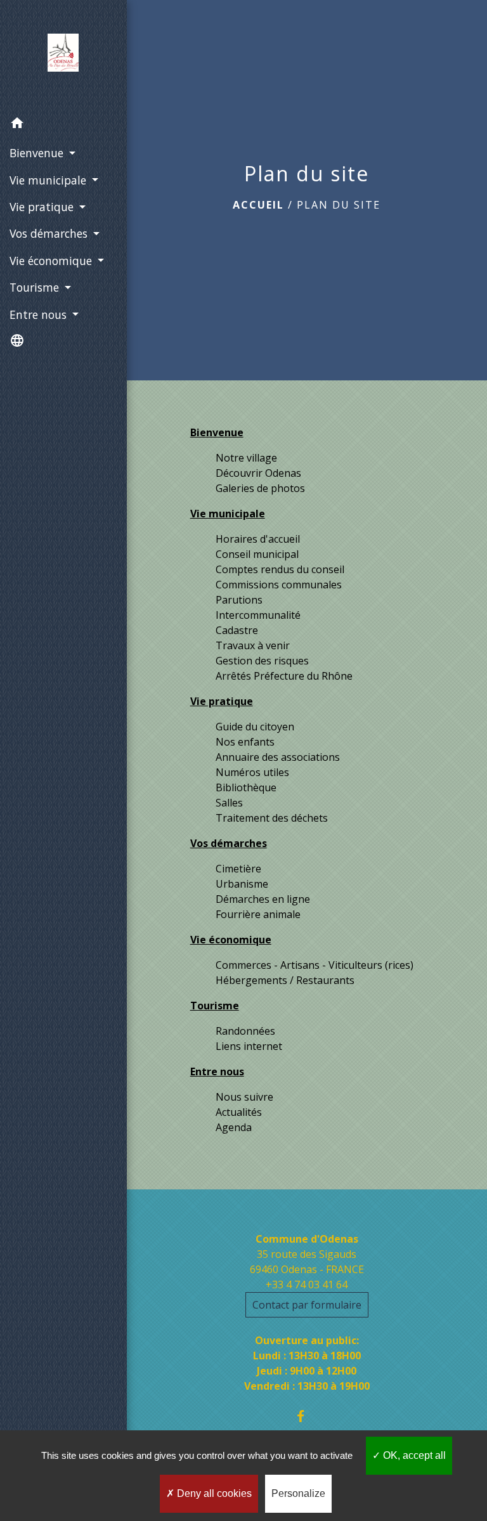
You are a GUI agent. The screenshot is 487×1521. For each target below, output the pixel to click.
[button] (63, 124)
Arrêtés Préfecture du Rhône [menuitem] (284, 676)
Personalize (298, 1493)
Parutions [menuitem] (239, 600)
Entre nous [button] (40, 314)
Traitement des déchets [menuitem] (272, 818)
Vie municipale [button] (49, 180)
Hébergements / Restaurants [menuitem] (285, 980)
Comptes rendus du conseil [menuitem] (280, 569)
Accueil (258, 205)
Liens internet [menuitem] (249, 1046)
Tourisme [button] (36, 287)
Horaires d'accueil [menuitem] (258, 539)
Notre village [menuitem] (246, 458)
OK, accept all (413, 1455)
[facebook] (306, 1416)
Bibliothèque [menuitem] (246, 787)
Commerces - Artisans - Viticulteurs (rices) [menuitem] (314, 965)
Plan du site (338, 205)
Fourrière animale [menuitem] (258, 914)
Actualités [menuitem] (239, 1112)
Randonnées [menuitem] (245, 1031)
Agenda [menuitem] (234, 1127)
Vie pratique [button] (43, 206)
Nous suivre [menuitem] (244, 1097)
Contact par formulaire (306, 1305)
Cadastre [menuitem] (237, 630)
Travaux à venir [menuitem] (253, 645)
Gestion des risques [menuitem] (262, 661)
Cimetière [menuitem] (238, 869)
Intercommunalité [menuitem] (258, 615)
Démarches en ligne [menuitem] (263, 899)
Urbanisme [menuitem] (242, 884)
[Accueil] (63, 55)
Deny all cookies (213, 1493)
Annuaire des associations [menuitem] (278, 757)
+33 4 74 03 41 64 (306, 1284)
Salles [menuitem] (229, 803)
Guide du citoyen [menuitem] (255, 727)
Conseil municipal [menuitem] (257, 554)
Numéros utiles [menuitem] (252, 772)
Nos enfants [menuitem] (245, 742)
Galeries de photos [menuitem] (260, 488)
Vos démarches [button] (50, 233)
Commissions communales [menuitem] (279, 585)
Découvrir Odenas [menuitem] (258, 473)
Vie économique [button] (52, 260)
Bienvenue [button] (38, 152)
